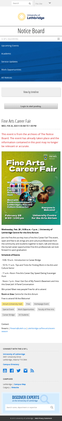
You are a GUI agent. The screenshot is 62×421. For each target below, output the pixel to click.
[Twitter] (20, 370)
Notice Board (31, 31)
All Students (24, 315)
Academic (6, 53)
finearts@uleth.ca (18, 328)
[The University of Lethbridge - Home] (31, 17)
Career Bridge (9, 315)
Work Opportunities (11, 69)
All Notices (6, 77)
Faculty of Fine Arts (46, 309)
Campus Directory (11, 364)
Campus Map (20, 384)
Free (28, 304)
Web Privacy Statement (43, 418)
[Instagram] (27, 370)
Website (15, 387)
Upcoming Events (10, 45)
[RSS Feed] (33, 370)
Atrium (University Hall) (12, 304)
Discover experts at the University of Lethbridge (31, 399)
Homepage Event (41, 304)
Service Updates (9, 61)
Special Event (8, 309)
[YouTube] (6, 370)
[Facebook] (13, 370)
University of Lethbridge (14, 354)
